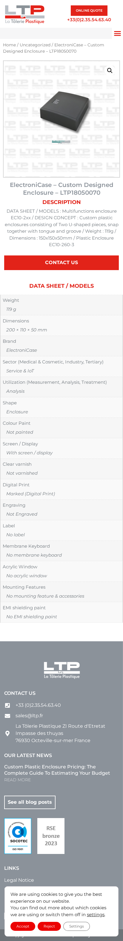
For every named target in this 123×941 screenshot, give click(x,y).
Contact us (20, 693)
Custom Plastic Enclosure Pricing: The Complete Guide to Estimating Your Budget (57, 770)
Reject (49, 926)
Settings (76, 926)
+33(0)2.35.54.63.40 (89, 19)
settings (95, 914)
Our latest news (28, 755)
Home (9, 44)
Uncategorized (35, 44)
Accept (22, 926)
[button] (109, 70)
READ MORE (17, 779)
